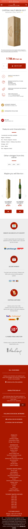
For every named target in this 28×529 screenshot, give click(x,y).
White (6, 146)
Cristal (14, 485)
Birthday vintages (14, 438)
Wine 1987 (14, 504)
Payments (14, 461)
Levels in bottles (14, 465)
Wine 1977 (14, 501)
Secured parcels (14, 460)
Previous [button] (2, 196)
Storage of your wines (14, 442)
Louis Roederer (14, 472)
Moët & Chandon (14, 474)
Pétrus (14, 487)
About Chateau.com (14, 453)
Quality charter (14, 450)
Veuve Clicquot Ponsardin (14, 475)
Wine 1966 (14, 497)
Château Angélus (14, 488)
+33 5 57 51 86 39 (16, 95)
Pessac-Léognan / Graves (10, 139)
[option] (14, 33)
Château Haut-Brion (16, 142)
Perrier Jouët (14, 470)
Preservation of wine (14, 440)
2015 (9, 164)
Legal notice (14, 456)
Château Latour (14, 482)
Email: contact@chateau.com (14, 515)
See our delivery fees (12, 84)
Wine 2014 (14, 506)
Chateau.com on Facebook (14, 419)
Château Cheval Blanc (14, 490)
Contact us (14, 451)
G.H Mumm (14, 484)
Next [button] (25, 196)
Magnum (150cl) (8, 148)
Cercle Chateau (14, 448)
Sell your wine (14, 463)
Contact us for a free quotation (14, 382)
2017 (7, 144)
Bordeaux (8, 137)
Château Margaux (14, 477)
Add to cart (18, 66)
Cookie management (14, 446)
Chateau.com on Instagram (15, 422)
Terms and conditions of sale (14, 455)
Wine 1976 (14, 499)
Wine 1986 (14, 502)
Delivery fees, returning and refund (14, 458)
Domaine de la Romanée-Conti (14, 480)
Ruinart (14, 479)
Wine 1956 (14, 496)
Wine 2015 (14, 507)
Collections (14, 436)
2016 (14, 164)
